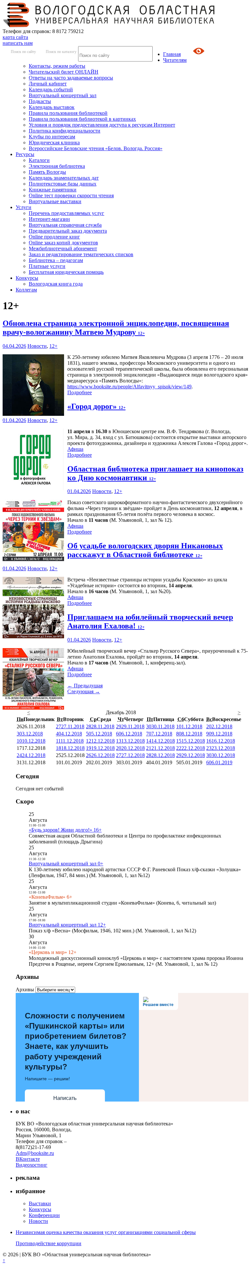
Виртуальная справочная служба (65, 225)
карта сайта (15, 37)
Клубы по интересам (52, 136)
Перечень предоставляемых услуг (66, 213)
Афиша (75, 449)
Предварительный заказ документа (68, 231)
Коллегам (26, 289)
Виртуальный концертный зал (62, 95)
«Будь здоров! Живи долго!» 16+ (65, 830)
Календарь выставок (52, 107)
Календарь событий (51, 89)
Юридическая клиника (54, 142)
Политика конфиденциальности (64, 130)
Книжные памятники (52, 189)
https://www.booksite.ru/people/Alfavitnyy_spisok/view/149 (129, 386)
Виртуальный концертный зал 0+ (66, 863)
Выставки (40, 1203)
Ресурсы (25, 154)
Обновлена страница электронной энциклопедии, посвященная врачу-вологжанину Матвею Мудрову (116, 327)
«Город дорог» (96, 406)
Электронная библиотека (57, 166)
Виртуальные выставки (55, 201)
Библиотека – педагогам (56, 260)
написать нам (18, 43)
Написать (64, 1098)
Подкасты (40, 101)
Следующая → (83, 691)
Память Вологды (47, 172)
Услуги (23, 207)
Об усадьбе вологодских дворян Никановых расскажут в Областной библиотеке (145, 550)
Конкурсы (27, 278)
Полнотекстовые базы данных (62, 183)
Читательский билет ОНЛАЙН (63, 72)
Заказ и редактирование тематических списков (81, 254)
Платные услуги (47, 266)
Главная (172, 54)
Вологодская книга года (56, 284)
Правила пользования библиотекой (68, 113)
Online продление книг (54, 236)
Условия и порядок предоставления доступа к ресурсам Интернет (102, 125)
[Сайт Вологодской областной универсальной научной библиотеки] (109, 25)
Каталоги (39, 160)
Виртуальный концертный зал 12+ (67, 925)
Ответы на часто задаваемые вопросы (71, 77)
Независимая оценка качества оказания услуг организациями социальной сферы (106, 1232)
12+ (53, 346)
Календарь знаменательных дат (64, 178)
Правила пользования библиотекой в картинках (82, 119)
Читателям (175, 60)
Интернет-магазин (49, 219)
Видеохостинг (31, 1165)
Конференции (44, 1215)
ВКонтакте (28, 1159)
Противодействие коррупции (48, 1243)
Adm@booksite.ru (35, 1153)
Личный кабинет (48, 83)
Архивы (25, 989)
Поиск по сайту (23, 51)
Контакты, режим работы (57, 66)
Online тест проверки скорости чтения (71, 195)
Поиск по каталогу (61, 51)
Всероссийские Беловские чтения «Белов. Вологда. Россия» (95, 148)
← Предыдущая (85, 685)
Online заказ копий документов (63, 242)
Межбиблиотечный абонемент (63, 248)
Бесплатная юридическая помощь (66, 272)
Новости (37, 346)
